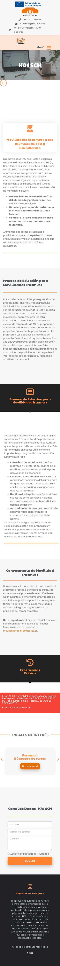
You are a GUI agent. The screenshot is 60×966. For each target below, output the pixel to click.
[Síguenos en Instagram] (30, 886)
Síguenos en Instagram (30, 893)
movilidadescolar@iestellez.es (20, 630)
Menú (40, 47)
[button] (2, 759)
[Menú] (49, 47)
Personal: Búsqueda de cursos (30, 757)
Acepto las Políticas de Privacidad (29, 853)
